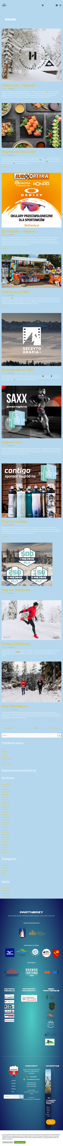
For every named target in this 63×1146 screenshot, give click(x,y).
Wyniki (10, 709)
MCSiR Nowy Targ (6, 764)
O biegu (13, 1083)
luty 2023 (4, 829)
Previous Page (8, 728)
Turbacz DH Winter (16, 644)
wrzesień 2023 (5, 819)
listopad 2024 (5, 794)
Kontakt (13, 1080)
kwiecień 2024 (5, 807)
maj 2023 (4, 824)
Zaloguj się (4, 888)
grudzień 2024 (5, 792)
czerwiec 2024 (5, 802)
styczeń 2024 (5, 812)
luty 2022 (4, 850)
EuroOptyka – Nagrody (19, 231)
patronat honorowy (7, 759)
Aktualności (5, 88)
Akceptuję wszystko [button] (20, 1142)
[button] (31, 5)
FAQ (12, 1091)
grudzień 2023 (5, 814)
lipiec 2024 (4, 799)
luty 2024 (4, 809)
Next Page (56, 728)
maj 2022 (4, 842)
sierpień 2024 (5, 797)
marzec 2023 (5, 827)
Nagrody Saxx (12, 442)
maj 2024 (4, 804)
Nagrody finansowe (16, 590)
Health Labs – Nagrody (18, 85)
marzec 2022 (5, 847)
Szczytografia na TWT (18, 370)
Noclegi (13, 1089)
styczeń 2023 (5, 832)
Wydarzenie (5, 709)
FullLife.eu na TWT (15, 292)
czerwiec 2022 (5, 839)
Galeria (13, 1086)
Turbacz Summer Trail (51, 1102)
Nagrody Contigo (14, 521)
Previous (5, 972)
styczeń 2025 (5, 789)
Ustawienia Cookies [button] (7, 1142)
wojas (3, 761)
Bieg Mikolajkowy (15, 706)
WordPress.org (5, 895)
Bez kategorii (5, 867)
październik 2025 (6, 784)
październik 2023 (6, 817)
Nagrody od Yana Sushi (18, 151)
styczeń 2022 (5, 852)
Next (58, 972)
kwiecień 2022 (5, 845)
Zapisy (3, 875)
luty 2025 (4, 787)
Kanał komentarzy (6, 893)
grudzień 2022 (5, 834)
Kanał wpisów (5, 890)
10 (38, 728)
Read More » (5, 167)
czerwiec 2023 (5, 822)
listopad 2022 (5, 837)
